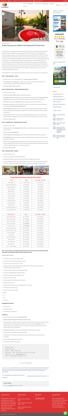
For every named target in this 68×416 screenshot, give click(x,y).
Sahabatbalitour (21, 354)
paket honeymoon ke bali (9, 370)
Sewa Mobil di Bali (61, 114)
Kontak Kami (38, 3)
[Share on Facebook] (21, 363)
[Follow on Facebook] (63, 1)
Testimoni (51, 3)
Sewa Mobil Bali (56, 106)
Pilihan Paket (30, 3)
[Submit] (65, 5)
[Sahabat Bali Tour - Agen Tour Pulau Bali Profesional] (11, 5)
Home (24, 3)
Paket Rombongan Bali (58, 99)
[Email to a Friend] (25, 363)
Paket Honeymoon (6, 43)
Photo (25, 6)
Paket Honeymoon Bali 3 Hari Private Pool (37, 376)
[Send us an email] (43, 399)
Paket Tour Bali (56, 101)
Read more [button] (59, 57)
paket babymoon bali (36, 367)
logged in (11, 385)
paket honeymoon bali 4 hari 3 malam (31, 369)
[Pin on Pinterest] (28, 363)
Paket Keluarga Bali (57, 96)
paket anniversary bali (27, 367)
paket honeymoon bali (44, 367)
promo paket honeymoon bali (31, 370)
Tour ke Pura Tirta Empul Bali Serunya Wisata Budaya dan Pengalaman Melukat (61, 130)
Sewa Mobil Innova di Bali (61, 123)
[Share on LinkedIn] (30, 363)
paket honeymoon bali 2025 (7, 369)
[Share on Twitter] (23, 363)
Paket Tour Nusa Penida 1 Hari (60, 119)
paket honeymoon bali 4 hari (18, 369)
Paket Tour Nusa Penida (58, 104)
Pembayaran (45, 3)
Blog (54, 91)
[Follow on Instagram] (39, 399)
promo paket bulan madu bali (20, 370)
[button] (65, 52)
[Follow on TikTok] (66, 1)
